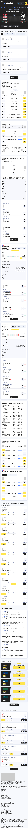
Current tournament (15, 250)
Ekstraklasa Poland (5, 812)
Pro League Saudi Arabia (6, 811)
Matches (4, 475)
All (12, 90)
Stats (10, 26)
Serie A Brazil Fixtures (5, 505)
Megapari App (4, 795)
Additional (16, 26)
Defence (14, 475)
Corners (8, 87)
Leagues (2, 807)
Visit (19, 667)
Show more (14, 239)
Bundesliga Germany (11, 724)
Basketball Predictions (6, 798)
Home (18, 248)
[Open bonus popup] (26, 3)
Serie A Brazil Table (6, 405)
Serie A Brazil (14, 7)
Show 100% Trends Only (22, 31)
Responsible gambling (22, 787)
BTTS (5, 87)
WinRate (2, 817)
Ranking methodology (16, 787)
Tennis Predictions (5, 799)
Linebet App (3, 794)
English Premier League (12, 713)
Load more (14, 77)
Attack (9, 475)
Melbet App (3, 792)
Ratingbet (3, 7)
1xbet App (3, 790)
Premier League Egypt (6, 814)
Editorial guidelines (11, 787)
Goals (3, 87)
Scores (8, 7)
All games (14, 248)
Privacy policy (26, 787)
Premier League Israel (6, 810)
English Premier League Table (7, 803)
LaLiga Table (3, 804)
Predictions (4, 26)
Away (24, 248)
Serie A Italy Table (5, 806)
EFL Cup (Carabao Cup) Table (7, 802)
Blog (2, 818)
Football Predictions (5, 797)
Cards (11, 87)
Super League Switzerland (6, 813)
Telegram (22, 3)
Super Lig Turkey (4, 809)
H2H (16, 90)
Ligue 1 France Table (5, 805)
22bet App (3, 791)
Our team (4, 787)
